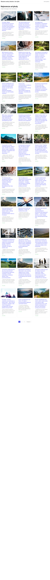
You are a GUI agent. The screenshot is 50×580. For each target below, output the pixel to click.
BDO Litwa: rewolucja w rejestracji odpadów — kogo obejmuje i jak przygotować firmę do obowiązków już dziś (7, 118)
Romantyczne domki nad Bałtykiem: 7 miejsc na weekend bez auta (24, 209)
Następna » (29, 321)
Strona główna (46, 1)
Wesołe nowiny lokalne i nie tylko (10, 1)
